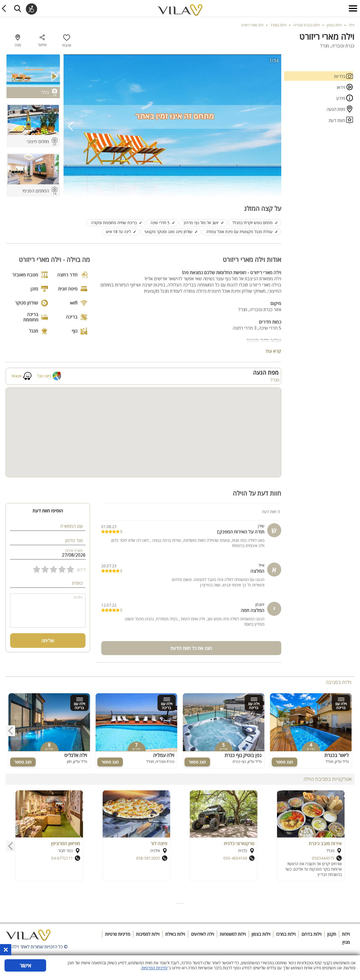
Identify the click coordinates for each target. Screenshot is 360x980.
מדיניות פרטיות (117, 934)
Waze (17, 375)
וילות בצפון (261, 934)
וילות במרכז (286, 934)
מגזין (346, 942)
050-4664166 (235, 858)
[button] (182, 903)
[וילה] (28, 936)
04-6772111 (62, 858)
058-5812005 (148, 858)
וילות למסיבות (147, 934)
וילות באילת (175, 934)
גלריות (340, 76)
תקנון (331, 934)
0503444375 (323, 858)
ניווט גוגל (44, 375)
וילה (351, 25)
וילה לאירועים (202, 934)
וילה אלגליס (75, 755)
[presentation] (71, 126)
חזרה (5, 8)
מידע (341, 98)
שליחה (48, 640)
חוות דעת (337, 120)
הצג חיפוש (17, 8)
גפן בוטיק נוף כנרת (243, 755)
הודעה (77, 597)
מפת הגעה (336, 109)
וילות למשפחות (233, 934)
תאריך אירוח (74, 550)
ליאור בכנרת (337, 755)
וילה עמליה (163, 755)
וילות (346, 934)
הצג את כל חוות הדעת (191, 648)
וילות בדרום (311, 934)
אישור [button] (25, 965)
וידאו (341, 87)
